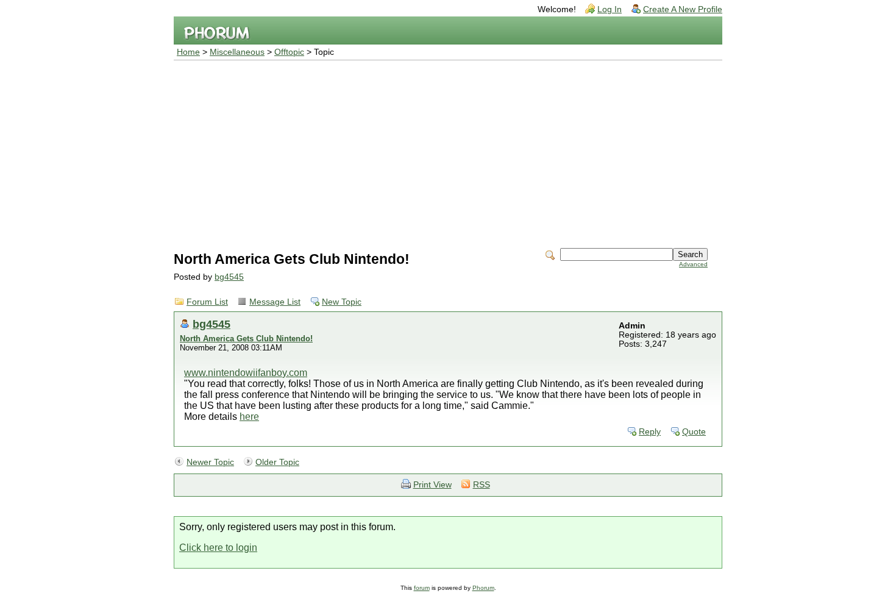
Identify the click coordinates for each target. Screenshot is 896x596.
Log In (609, 9)
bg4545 (229, 277)
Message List (274, 302)
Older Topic (277, 462)
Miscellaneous (237, 52)
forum (422, 587)
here (249, 416)
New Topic (341, 302)
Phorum (483, 587)
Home (188, 52)
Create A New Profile (682, 9)
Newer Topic (210, 462)
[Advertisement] (448, 151)
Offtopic (289, 52)
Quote (694, 431)
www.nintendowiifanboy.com (245, 372)
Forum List (207, 302)
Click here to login (218, 547)
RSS (481, 484)
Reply (650, 431)
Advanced (693, 264)
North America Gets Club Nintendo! (246, 338)
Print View (432, 484)
